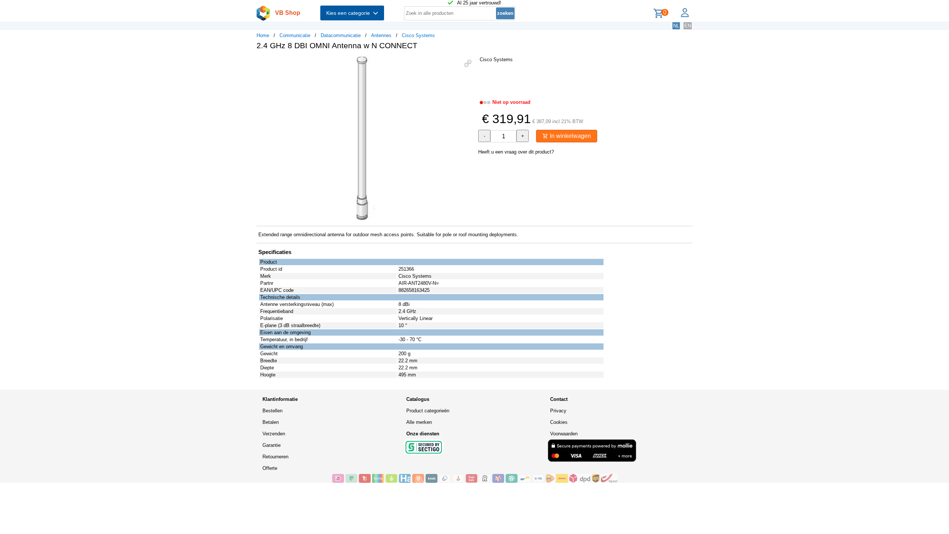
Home (263, 35)
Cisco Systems (418, 35)
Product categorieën (427, 410)
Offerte (269, 468)
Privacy (558, 410)
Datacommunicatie (341, 35)
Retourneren (275, 456)
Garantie (271, 445)
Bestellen (272, 410)
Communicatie (295, 35)
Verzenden (273, 433)
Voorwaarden (564, 433)
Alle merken (419, 422)
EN (687, 26)
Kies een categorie (349, 13)
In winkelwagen (569, 136)
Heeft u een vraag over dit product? (516, 152)
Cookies (559, 422)
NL (676, 26)
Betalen (270, 422)
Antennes (381, 35)
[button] (468, 63)
